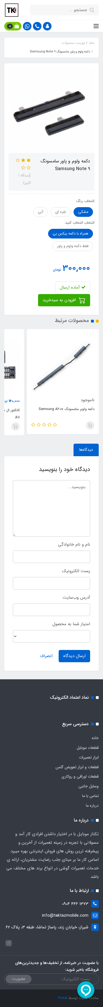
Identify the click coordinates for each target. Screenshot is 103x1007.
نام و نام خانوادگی (74, 544)
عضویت (18, 978)
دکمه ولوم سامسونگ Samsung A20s (66, 409)
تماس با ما (90, 796)
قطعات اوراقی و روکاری (80, 776)
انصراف (46, 656)
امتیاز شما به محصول (71, 624)
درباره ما (92, 805)
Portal (63, 998)
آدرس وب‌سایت (76, 597)
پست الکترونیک (76, 571)
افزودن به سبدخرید (60, 300)
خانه (95, 738)
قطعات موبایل (88, 748)
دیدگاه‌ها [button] (86, 450)
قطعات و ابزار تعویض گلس (77, 767)
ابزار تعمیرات (89, 757)
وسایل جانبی (88, 786)
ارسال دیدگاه (74, 656)
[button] (47, 26)
